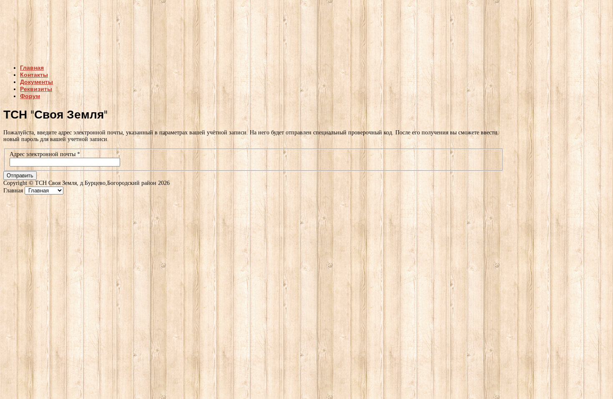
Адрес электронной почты (45, 154)
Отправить (20, 175)
